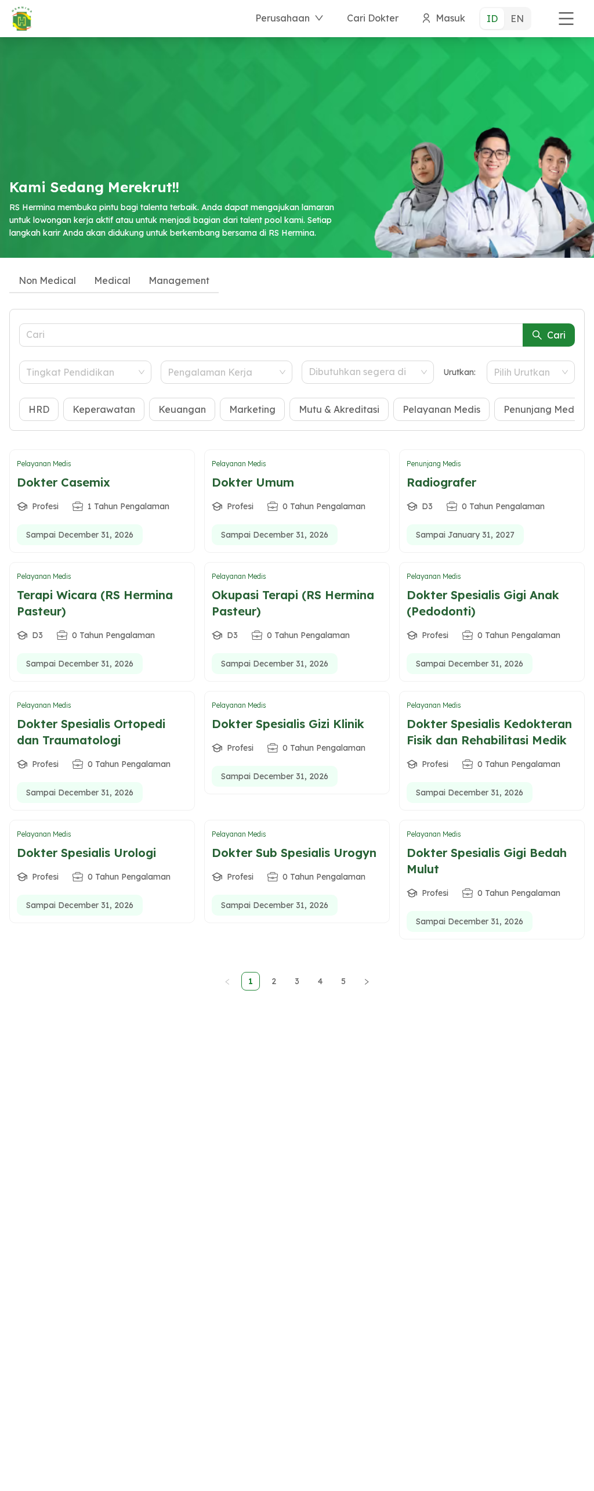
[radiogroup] (505, 18)
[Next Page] (366, 981)
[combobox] (80, 372)
